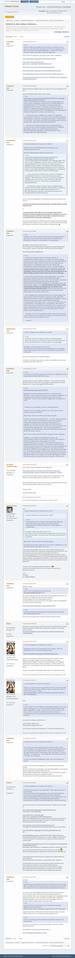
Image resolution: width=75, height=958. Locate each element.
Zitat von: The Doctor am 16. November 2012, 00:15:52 (38, 742)
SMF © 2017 (12, 956)
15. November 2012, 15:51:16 (29, 41)
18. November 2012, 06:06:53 (29, 782)
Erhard (8, 783)
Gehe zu (45, 945)
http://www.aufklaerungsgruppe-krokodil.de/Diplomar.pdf (39, 59)
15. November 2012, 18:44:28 (29, 86)
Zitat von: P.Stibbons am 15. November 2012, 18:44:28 (38, 144)
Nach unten (8, 36)
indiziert (47, 357)
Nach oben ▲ (68, 956)
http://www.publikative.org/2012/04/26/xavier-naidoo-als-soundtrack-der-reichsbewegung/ (43, 632)
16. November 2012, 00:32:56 (29, 738)
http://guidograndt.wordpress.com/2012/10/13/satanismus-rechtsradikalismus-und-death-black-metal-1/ (45, 844)
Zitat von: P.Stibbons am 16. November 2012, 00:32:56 (38, 786)
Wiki (48, 11)
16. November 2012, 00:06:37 (29, 623)
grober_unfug (11, 506)
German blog (53, 11)
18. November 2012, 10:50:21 (29, 877)
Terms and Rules (60, 956)
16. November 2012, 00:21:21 (29, 680)
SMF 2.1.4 (6, 956)
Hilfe (54, 956)
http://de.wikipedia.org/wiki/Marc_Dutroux (35, 933)
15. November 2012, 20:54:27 (29, 583)
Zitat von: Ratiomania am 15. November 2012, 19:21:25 (39, 511)
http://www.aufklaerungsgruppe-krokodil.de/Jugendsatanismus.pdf (42, 70)
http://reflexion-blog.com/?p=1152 (32, 725)
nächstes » (65, 32)
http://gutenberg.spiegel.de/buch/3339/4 (36, 390)
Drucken (66, 36)
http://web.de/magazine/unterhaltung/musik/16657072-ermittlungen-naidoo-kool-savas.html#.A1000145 (44, 99)
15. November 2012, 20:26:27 (29, 505)
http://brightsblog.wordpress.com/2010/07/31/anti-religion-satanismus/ (43, 74)
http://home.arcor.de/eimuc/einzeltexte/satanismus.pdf (38, 67)
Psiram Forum (12, 6)
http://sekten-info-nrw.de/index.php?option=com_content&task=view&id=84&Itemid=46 (37, 63)
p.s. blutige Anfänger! (29, 577)
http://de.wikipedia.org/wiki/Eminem (33, 252)
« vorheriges (57, 32)
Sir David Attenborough (11, 465)
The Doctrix (10, 641)
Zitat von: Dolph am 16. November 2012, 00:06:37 (37, 683)
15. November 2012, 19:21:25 (29, 328)
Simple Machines (19, 956)
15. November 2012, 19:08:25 (29, 231)
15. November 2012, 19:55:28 (29, 368)
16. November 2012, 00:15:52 (29, 641)
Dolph (8, 624)
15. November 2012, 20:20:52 (29, 464)
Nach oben (8, 938)
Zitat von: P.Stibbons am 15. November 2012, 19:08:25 (38, 332)
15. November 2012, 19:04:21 (29, 140)
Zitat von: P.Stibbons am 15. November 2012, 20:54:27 (38, 645)
